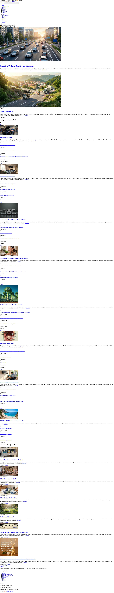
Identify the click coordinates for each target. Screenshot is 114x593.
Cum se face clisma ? (3, 362)
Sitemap (3, 579)
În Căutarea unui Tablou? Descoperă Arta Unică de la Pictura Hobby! (11, 227)
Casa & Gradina (5, 6)
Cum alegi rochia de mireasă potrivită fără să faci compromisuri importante (13, 271)
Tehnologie (4, 11)
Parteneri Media (5, 576)
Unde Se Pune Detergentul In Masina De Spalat (11, 459)
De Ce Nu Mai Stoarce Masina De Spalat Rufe (7, 189)
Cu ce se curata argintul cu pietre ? (6, 233)
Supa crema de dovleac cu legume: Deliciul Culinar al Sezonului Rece (11, 318)
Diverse (3, 7)
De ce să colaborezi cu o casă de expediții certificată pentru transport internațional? (14, 156)
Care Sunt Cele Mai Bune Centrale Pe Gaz (7, 195)
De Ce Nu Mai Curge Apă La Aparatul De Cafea (8, 389)
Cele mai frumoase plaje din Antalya (6, 434)
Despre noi (4, 573)
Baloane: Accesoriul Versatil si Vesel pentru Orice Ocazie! (9, 238)
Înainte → (6, 565)
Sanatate (4, 9)
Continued (44, 69)
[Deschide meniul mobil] (18, 3)
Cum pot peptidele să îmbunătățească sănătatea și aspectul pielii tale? (14, 258)
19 (3, 565)
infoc (3, 578)
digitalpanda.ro (10, 591)
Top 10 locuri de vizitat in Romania (6, 428)
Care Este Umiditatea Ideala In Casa (7, 176)
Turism (3, 12)
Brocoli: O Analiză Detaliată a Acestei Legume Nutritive (11, 304)
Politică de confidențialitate (7, 574)
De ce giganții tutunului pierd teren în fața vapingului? (9, 277)
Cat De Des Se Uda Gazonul (7, 517)
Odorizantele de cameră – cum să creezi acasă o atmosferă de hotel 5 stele (17, 559)
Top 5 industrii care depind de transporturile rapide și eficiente (12, 219)
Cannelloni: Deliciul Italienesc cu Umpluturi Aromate (9, 323)
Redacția (13, 1)
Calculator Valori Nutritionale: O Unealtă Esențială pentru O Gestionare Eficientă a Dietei (15, 312)
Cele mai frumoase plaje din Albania (6, 439)
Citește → (7, 465)
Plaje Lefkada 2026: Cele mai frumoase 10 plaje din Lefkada (12, 420)
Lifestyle (4, 8)
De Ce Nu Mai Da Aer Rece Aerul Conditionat (9, 382)
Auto (3, 5)
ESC (14, 24)
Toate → (1, 124)
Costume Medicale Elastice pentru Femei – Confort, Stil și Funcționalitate (12, 351)
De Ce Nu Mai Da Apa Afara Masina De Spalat (7, 395)
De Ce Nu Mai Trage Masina (6, 137)
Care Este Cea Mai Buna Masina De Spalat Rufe (8, 183)
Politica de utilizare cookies (7, 575)
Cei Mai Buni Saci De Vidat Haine (8, 497)
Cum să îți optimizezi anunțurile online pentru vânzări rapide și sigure (12, 401)
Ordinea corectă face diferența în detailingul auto (8, 150)
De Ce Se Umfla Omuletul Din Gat (7, 343)
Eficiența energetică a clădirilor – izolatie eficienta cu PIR (14, 532)
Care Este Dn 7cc (7, 111)
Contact (3, 580)
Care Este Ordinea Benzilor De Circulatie (17, 66)
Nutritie (3, 10)
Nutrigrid (4, 577)
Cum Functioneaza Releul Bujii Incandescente (7, 145)
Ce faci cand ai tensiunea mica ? (5, 356)
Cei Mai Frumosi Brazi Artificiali (8, 478)
